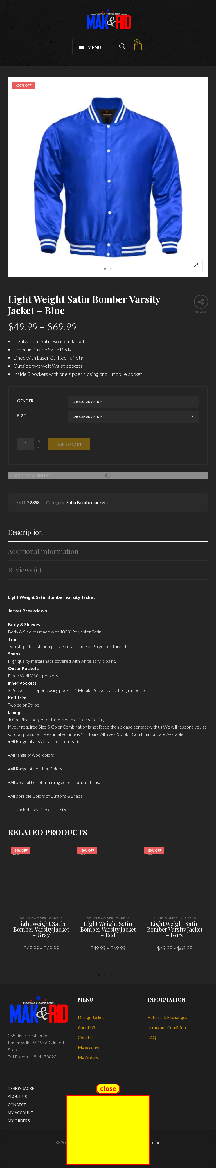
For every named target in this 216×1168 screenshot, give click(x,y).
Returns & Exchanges (167, 1017)
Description (25, 532)
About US (86, 1027)
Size (21, 415)
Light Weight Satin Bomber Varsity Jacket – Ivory (174, 929)
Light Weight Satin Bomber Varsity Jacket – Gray (41, 929)
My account (89, 1047)
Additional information (43, 551)
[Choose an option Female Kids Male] (133, 402)
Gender (25, 400)
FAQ (152, 1037)
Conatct (85, 1037)
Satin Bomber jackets (87, 502)
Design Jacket (91, 1017)
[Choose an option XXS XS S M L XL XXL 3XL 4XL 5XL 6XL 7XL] (133, 417)
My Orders (88, 1057)
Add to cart (69, 444)
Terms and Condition (167, 1027)
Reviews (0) (24, 569)
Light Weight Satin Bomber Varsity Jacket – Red (108, 929)
